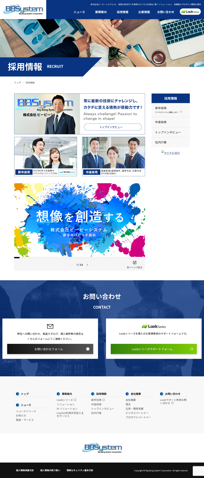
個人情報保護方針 (25, 470)
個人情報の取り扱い (50, 470)
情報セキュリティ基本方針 (80, 470)
